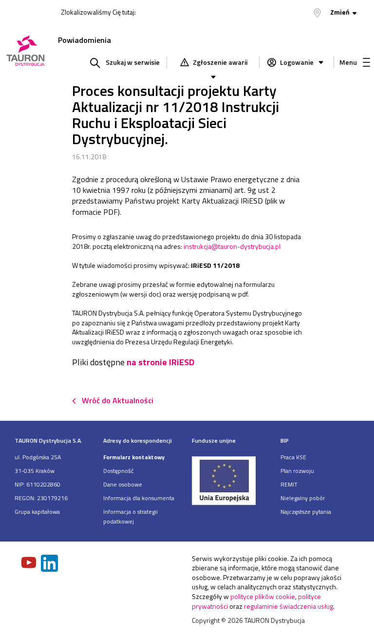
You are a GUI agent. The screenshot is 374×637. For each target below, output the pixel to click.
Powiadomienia (84, 40)
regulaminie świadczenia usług (288, 606)
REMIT (289, 484)
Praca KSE (293, 457)
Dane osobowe (122, 484)
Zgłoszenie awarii (219, 62)
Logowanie (297, 62)
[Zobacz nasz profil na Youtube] (29, 563)
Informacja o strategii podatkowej (130, 516)
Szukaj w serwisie (133, 62)
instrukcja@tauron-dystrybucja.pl (232, 246)
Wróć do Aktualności (117, 400)
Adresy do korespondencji (137, 440)
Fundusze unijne (214, 440)
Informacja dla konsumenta (138, 498)
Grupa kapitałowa (37, 511)
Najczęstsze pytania (305, 511)
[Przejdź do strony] (231, 480)
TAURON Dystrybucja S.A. (48, 440)
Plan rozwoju (297, 470)
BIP (284, 440)
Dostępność (118, 470)
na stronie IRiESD (160, 362)
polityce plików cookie (262, 596)
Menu (348, 62)
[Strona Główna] (25, 51)
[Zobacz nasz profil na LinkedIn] (50, 564)
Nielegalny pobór (302, 498)
